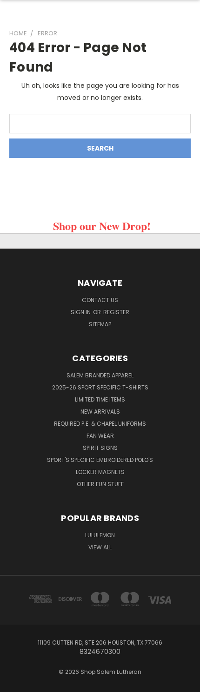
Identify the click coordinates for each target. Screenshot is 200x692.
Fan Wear (100, 436)
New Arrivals (100, 411)
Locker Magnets (100, 472)
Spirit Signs (100, 448)
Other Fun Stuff (100, 484)
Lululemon (100, 535)
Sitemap (100, 324)
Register (116, 312)
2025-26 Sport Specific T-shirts (100, 387)
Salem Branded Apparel (100, 375)
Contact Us (100, 300)
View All (100, 547)
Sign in (81, 312)
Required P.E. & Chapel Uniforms (100, 424)
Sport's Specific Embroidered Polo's (100, 460)
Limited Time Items (100, 399)
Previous (14, 683)
